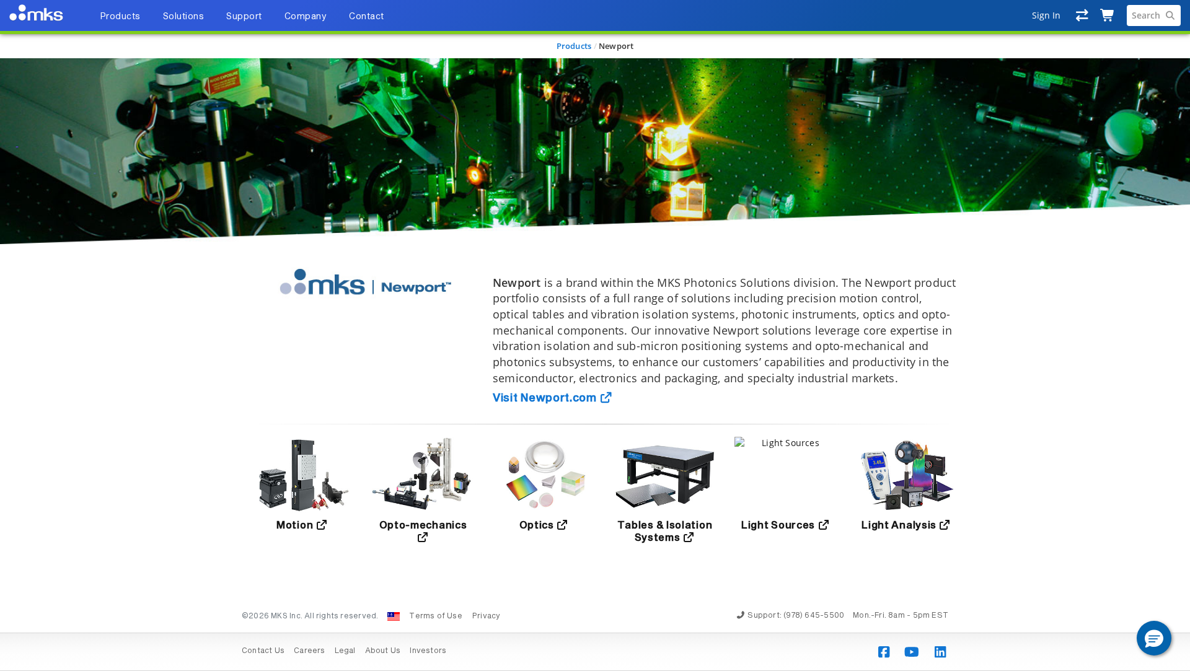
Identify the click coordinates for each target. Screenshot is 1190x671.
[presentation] (595, 335)
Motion (295, 525)
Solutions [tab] (184, 16)
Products (574, 45)
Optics (538, 525)
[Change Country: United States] (393, 616)
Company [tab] (305, 16)
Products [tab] (120, 16)
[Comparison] (1082, 15)
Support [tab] (244, 16)
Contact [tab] (366, 16)
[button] (1154, 638)
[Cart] (1107, 15)
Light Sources (779, 525)
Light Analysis (900, 525)
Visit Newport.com (546, 398)
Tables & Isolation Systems (665, 531)
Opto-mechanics (423, 525)
